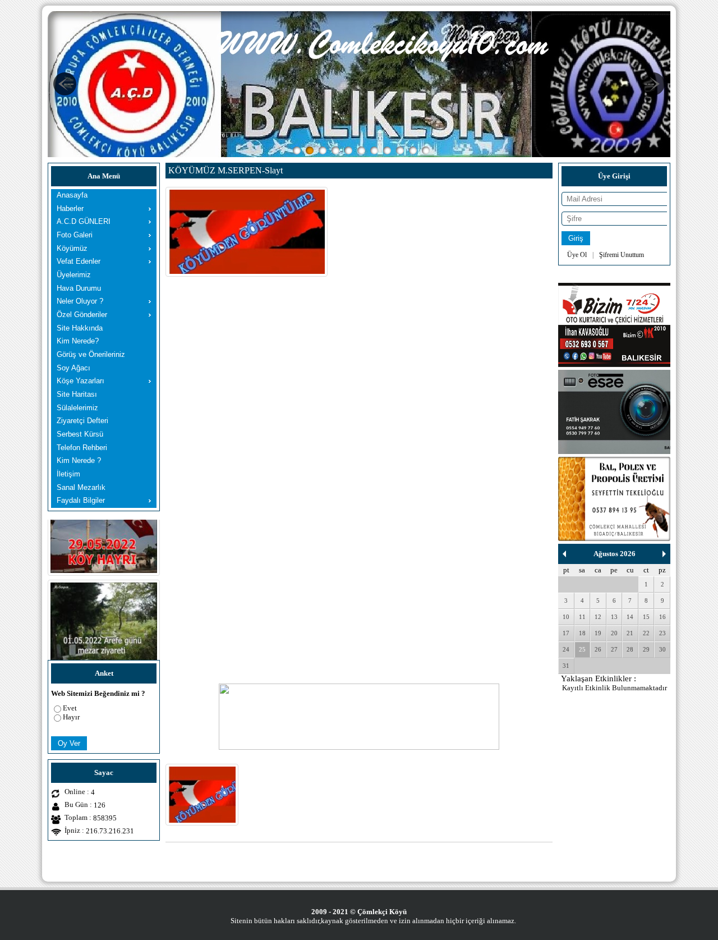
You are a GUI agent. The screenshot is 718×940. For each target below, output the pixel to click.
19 (598, 633)
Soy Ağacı (73, 368)
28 (630, 649)
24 (566, 649)
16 (662, 616)
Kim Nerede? (78, 341)
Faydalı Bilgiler (81, 500)
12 (598, 616)
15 (646, 616)
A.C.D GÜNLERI (84, 221)
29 (646, 649)
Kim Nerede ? (79, 460)
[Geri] (564, 554)
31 (566, 665)
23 (662, 633)
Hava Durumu (79, 288)
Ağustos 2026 (614, 553)
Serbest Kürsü (80, 434)
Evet (70, 708)
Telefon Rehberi (82, 447)
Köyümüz (72, 248)
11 (582, 616)
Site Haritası (77, 394)
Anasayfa (72, 195)
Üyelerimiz (74, 274)
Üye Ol (577, 255)
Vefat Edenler (78, 261)
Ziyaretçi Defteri (82, 420)
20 (614, 633)
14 (630, 616)
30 (662, 649)
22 (646, 633)
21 (630, 633)
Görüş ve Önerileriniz (91, 354)
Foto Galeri (75, 235)
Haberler (70, 208)
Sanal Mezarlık (81, 487)
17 (566, 633)
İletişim (68, 474)
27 (614, 649)
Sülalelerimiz (77, 407)
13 (614, 616)
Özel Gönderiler (82, 314)
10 (566, 616)
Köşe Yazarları (80, 381)
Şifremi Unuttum (621, 255)
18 (582, 633)
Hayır (71, 717)
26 (598, 649)
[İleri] (664, 554)
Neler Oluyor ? (80, 301)
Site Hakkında (80, 328)
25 (582, 649)
